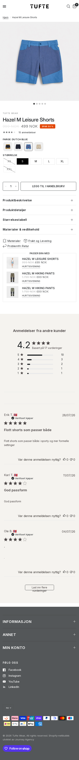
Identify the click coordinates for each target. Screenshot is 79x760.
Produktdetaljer (14, 210)
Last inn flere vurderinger (39, 588)
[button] (7, 146)
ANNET (9, 634)
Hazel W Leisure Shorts (40, 259)
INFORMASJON (17, 621)
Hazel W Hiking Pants (38, 288)
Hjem (5, 17)
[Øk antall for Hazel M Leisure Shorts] (16, 186)
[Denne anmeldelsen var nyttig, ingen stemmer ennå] (64, 459)
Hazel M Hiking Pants (38, 273)
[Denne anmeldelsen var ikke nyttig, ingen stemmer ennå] (71, 459)
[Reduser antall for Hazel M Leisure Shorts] (5, 186)
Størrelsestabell (15, 220)
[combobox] (68, 6)
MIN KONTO (14, 647)
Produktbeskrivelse (17, 200)
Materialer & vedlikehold (21, 229)
